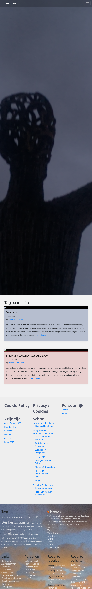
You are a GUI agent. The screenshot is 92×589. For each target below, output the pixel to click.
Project (38, 480)
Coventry (8, 430)
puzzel (6, 533)
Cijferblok (51, 536)
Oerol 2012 (9, 438)
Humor (65, 413)
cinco (49, 541)
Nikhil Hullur (30, 569)
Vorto (50, 530)
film (29, 523)
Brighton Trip (10, 427)
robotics (4, 538)
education (23, 523)
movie (33, 526)
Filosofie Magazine (9, 575)
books (26, 518)
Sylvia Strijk (29, 578)
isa (13, 526)
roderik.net (9, 3)
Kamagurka (6, 586)
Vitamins (11, 312)
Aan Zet (50, 527)
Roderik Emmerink (16, 319)
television (25, 541)
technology (15, 541)
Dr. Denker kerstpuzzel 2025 (56, 579)
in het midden (53, 547)
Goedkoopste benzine (11, 578)
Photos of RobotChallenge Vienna (42, 474)
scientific (27, 538)
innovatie (8, 526)
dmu (31, 517)
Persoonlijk (72, 405)
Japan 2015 (9, 442)
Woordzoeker (53, 533)
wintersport (30, 544)
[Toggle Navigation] (87, 3)
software (34, 538)
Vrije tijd (12, 418)
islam (16, 526)
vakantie (34, 541)
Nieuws (55, 511)
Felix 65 (7, 434)
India (3, 526)
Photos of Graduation (45, 467)
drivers (16, 523)
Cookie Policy (17, 405)
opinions (18, 530)
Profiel (65, 409)
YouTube (4, 547)
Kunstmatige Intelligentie (44, 423)
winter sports (39, 544)
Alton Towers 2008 (12, 423)
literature (23, 526)
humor (42, 523)
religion (23, 534)
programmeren (39, 530)
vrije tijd (3, 544)
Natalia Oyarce (31, 566)
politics (31, 529)
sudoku (50, 544)
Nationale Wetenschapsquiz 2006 (27, 355)
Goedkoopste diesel (10, 581)
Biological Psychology (45, 426)
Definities (5, 566)
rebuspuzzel (15, 534)
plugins (24, 530)
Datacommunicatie (43, 488)
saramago (12, 538)
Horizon (5, 584)
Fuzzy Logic (40, 456)
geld (32, 523)
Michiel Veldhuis (31, 564)
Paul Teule (29, 572)
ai (2, 517)
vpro (40, 541)
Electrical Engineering (43, 485)
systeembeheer (6, 541)
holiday (37, 523)
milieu (29, 526)
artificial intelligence (14, 517)
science (19, 537)
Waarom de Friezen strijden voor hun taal (66, 524)
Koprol (50, 538)
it (19, 526)
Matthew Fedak (31, 561)
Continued (41, 335)
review (36, 534)
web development (19, 544)
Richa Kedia (29, 575)
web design (10, 544)
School (39, 418)
